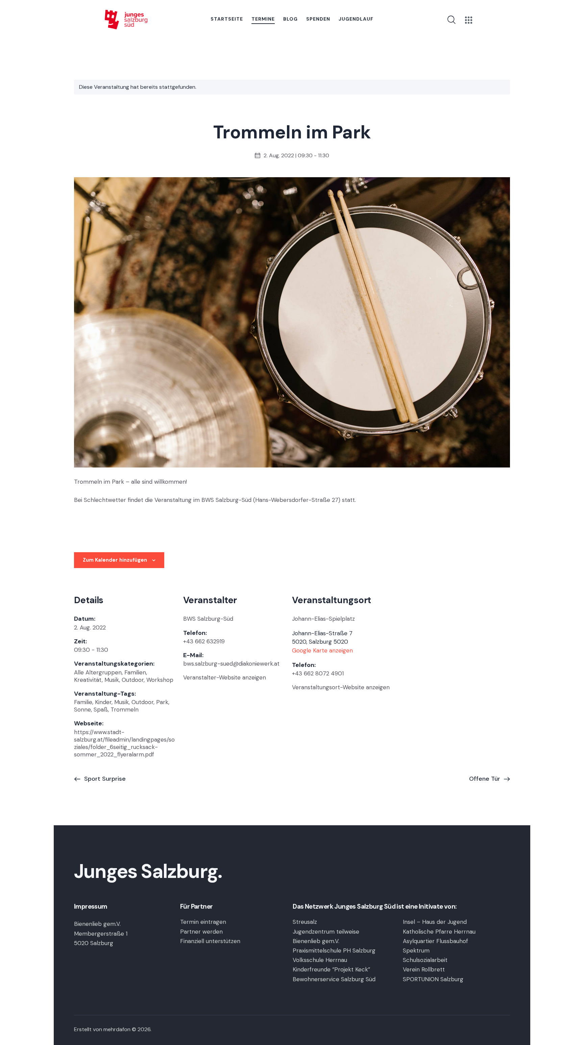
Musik (111, 680)
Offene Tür (485, 779)
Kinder (103, 702)
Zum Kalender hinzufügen (115, 560)
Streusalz (305, 922)
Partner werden (201, 931)
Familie (83, 702)
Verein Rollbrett (424, 969)
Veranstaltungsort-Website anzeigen (341, 687)
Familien (135, 672)
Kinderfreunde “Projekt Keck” (331, 969)
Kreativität (88, 680)
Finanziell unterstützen (210, 941)
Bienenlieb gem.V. (316, 941)
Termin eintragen (203, 922)
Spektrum (416, 950)
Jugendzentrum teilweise (326, 931)
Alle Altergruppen (98, 672)
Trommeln (125, 709)
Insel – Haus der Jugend (435, 922)
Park (162, 702)
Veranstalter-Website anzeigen (224, 677)
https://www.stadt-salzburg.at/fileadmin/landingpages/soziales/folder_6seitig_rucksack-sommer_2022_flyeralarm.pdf (124, 743)
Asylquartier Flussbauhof (435, 941)
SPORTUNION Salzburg (433, 979)
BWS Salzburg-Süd (208, 618)
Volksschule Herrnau (320, 960)
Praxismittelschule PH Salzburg (334, 950)
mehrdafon (116, 1029)
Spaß (101, 709)
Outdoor (133, 680)
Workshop (159, 680)
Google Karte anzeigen (322, 650)
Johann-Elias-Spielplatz (323, 618)
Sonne (82, 709)
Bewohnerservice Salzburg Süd (334, 979)
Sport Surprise (104, 779)
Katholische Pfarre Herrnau (439, 931)
